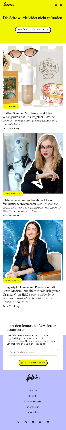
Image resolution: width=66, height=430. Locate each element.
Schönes (11, 106)
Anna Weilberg (11, 128)
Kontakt (33, 396)
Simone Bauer (11, 215)
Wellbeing (12, 280)
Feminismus (13, 193)
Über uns (33, 390)
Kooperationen (33, 401)
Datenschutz (33, 412)
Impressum (33, 407)
